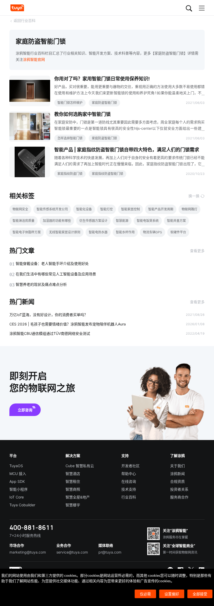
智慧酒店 (73, 473)
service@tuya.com (72, 552)
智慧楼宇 (73, 505)
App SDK (17, 481)
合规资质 (177, 481)
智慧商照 (73, 489)
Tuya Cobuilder (22, 505)
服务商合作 (179, 497)
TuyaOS (16, 466)
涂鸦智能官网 (34, 59)
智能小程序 (18, 489)
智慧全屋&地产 (78, 497)
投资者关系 (179, 489)
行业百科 (128, 497)
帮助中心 (128, 473)
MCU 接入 (17, 473)
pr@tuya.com (109, 552)
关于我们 (177, 466)
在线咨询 (128, 481)
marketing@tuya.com (27, 552)
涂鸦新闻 (177, 473)
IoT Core (16, 497)
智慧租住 (73, 481)
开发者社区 (130, 466)
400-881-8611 (31, 527)
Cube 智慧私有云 (80, 466)
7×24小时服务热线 (25, 535)
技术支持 (128, 489)
